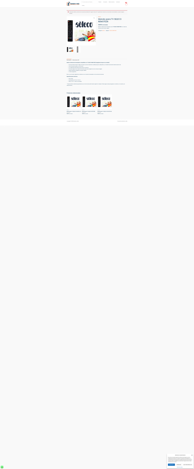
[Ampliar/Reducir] (1, 126)
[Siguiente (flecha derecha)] (5, 128)
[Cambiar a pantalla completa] (5, 126)
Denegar (179, 464)
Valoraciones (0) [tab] (75, 60)
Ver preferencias (187, 464)
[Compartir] (8, 126)
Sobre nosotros (111, 1)
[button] (191, 455)
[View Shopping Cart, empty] (126, 3)
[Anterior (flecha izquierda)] (1, 128)
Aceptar (171, 464)
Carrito (83, 5)
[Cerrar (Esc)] (12, 126)
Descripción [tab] (69, 60)
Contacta (118, 1)
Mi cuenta (105, 1)
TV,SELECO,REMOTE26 (112, 30)
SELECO (99, 16)
